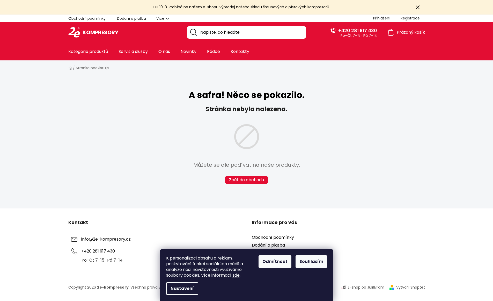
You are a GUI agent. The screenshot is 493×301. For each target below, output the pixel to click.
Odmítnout (275, 261)
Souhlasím (311, 261)
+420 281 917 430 (357, 30)
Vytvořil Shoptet (410, 287)
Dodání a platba (131, 18)
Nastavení (182, 288)
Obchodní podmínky (87, 18)
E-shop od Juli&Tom (366, 287)
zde (236, 275)
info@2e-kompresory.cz (106, 239)
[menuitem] (88, 51)
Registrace (410, 18)
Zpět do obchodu (246, 180)
